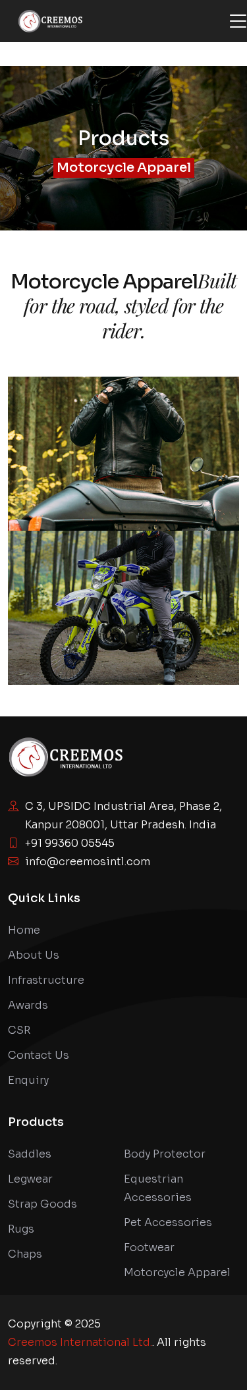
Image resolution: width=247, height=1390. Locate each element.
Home (24, 930)
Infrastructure (46, 980)
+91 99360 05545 (70, 843)
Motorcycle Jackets (124, 460)
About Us (33, 955)
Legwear (30, 1179)
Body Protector (165, 1154)
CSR (19, 1030)
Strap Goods (42, 1204)
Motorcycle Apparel (124, 167)
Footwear (149, 1247)
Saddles (29, 1154)
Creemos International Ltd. (80, 1342)
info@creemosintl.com (87, 862)
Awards (28, 1005)
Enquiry (28, 1080)
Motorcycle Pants (123, 614)
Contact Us (38, 1055)
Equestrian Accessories (158, 1188)
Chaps (25, 1254)
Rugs (21, 1229)
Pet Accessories (168, 1222)
